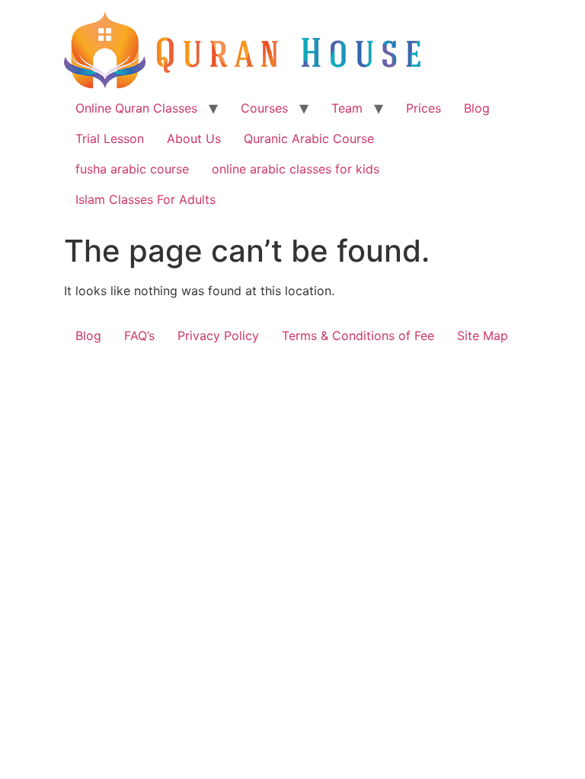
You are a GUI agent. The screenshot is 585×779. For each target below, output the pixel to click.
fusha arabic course (132, 168)
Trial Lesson (109, 138)
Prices (423, 108)
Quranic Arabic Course (309, 138)
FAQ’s (139, 335)
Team (347, 108)
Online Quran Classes (136, 108)
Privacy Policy (218, 335)
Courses (264, 108)
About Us (194, 138)
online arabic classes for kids (295, 168)
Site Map (482, 335)
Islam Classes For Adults (145, 199)
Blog (477, 108)
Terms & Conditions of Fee (358, 335)
